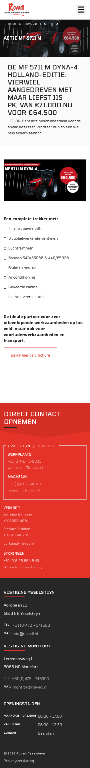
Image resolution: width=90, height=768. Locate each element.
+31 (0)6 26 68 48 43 (21, 561)
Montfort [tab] (47, 446)
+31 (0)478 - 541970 (24, 484)
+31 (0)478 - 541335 (24, 461)
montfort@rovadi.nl (30, 687)
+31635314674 (16, 521)
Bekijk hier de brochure (30, 355)
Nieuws (25, 24)
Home (12, 24)
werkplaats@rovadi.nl (25, 468)
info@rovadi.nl (25, 634)
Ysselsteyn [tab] (19, 446)
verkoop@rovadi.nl (19, 543)
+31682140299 (17, 535)
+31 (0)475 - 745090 (30, 678)
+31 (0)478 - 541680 (31, 625)
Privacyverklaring (19, 761)
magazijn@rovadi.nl (24, 490)
